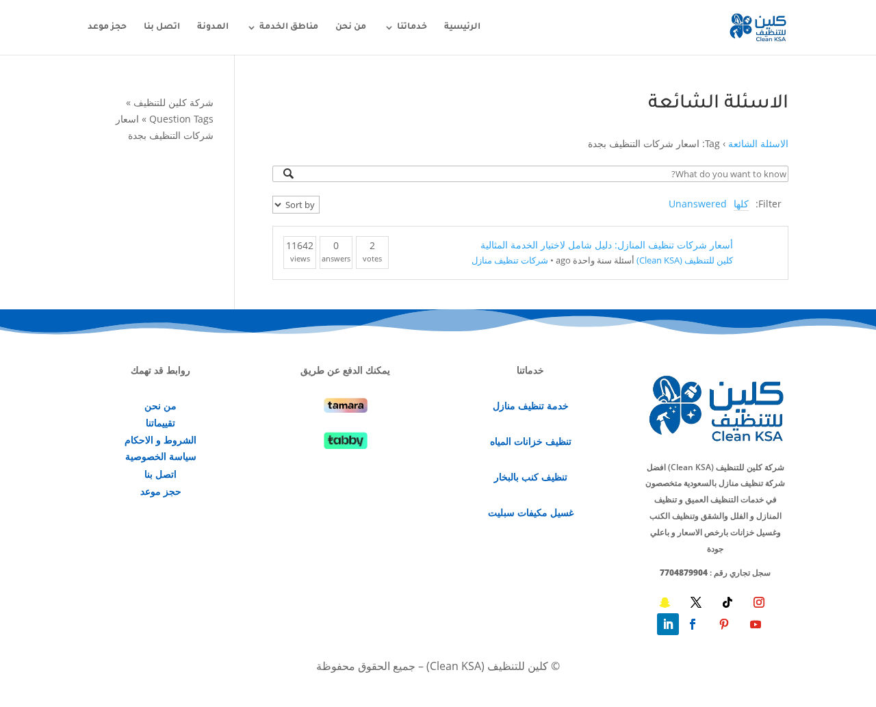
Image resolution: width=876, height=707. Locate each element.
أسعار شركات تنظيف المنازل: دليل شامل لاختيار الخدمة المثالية (606, 244)
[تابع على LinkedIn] (668, 624)
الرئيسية (462, 27)
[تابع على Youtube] (755, 624)
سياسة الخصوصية (160, 456)
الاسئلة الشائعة (758, 143)
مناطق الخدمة (288, 27)
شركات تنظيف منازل (510, 260)
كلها (741, 203)
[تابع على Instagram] (759, 602)
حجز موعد (107, 27)
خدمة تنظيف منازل (531, 405)
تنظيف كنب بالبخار (530, 476)
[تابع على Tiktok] (727, 602)
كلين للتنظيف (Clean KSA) (684, 260)
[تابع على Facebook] (693, 624)
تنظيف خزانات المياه (530, 441)
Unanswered (698, 203)
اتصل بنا (162, 27)
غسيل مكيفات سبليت (531, 512)
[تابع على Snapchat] (664, 602)
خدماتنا (412, 27)
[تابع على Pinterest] (724, 624)
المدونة (213, 27)
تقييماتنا (160, 422)
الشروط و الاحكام (160, 439)
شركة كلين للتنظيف (173, 102)
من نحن (350, 27)
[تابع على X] (696, 602)
